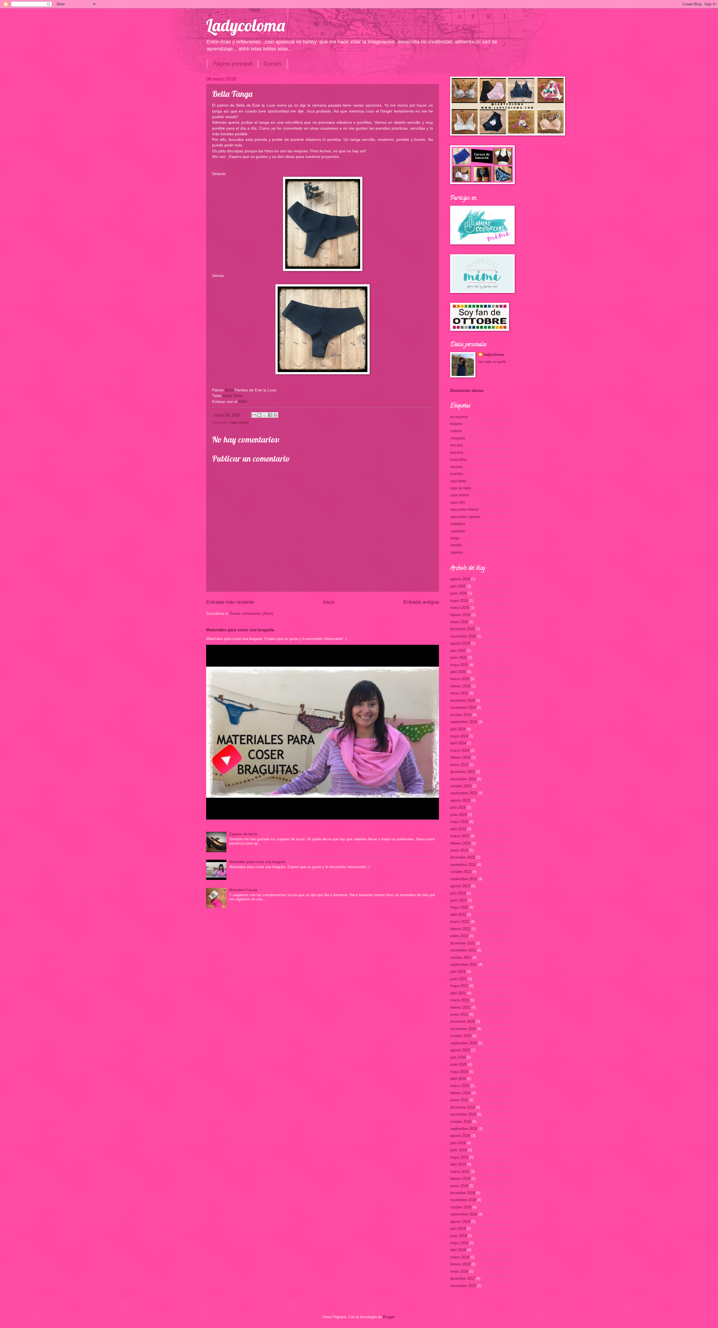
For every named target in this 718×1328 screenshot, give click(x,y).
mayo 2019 (459, 1157)
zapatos (456, 552)
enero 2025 (459, 693)
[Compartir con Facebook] (270, 415)
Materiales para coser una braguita (240, 629)
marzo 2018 (459, 1257)
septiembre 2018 (463, 1214)
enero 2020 (459, 1100)
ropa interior (239, 422)
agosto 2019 (460, 1136)
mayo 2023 (459, 822)
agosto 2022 (460, 886)
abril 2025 (458, 672)
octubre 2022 (460, 872)
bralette (456, 424)
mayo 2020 (459, 1072)
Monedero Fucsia (243, 890)
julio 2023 (458, 807)
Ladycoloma (245, 25)
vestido (456, 545)
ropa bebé (458, 481)
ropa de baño (460, 488)
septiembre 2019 (463, 1129)
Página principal (232, 64)
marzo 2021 (459, 1000)
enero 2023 (459, 850)
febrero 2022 (460, 929)
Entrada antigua (421, 602)
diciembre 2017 (462, 1278)
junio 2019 (458, 1150)
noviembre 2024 (463, 707)
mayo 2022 (459, 907)
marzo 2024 (459, 750)
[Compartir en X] (265, 415)
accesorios (459, 417)
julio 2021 (458, 971)
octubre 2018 (460, 1207)
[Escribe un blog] (259, 415)
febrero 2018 (460, 1264)
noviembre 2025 (463, 636)
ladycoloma (494, 354)
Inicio (329, 602)
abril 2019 (458, 1164)
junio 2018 (458, 1236)
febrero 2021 (460, 1007)
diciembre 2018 (462, 1193)
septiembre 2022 (463, 879)
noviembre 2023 (463, 779)
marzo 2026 (459, 607)
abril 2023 (458, 829)
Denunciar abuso (467, 390)
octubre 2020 (460, 1036)
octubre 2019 (460, 1122)
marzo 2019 (459, 1171)
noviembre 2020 (463, 1029)
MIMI (242, 402)
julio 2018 (458, 1228)
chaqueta (457, 438)
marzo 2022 (459, 921)
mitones (456, 467)
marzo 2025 (459, 679)
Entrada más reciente (230, 602)
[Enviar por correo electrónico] (254, 415)
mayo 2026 (459, 600)
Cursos (272, 64)
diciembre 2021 (462, 943)
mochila (456, 474)
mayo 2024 (459, 736)
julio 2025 (458, 650)
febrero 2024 (460, 757)
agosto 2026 (460, 579)
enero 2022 (459, 936)
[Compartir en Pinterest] (275, 415)
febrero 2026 (460, 615)
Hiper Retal (232, 396)
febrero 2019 (460, 1178)
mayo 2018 (459, 1243)
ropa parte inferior (464, 509)
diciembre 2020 (462, 1021)
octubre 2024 (460, 715)
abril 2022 (458, 914)
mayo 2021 (459, 986)
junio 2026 (458, 593)
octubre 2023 (460, 786)
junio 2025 (458, 657)
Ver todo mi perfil (492, 362)
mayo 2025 (459, 665)
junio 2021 (458, 979)
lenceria (456, 445)
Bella (229, 390)
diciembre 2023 (462, 772)
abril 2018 (458, 1250)
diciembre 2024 (462, 700)
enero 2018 (459, 1271)
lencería (456, 452)
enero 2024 (459, 765)
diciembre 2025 (462, 629)
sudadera (457, 524)
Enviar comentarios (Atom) (251, 613)
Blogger (389, 1317)
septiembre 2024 (463, 722)
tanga (454, 538)
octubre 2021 (460, 957)
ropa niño (457, 502)
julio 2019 (458, 1143)
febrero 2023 (460, 843)
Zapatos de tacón (243, 834)
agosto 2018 (460, 1221)
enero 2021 (459, 1014)
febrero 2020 (460, 1093)
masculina (458, 459)
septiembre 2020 (463, 1043)
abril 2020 (458, 1079)
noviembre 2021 (463, 950)
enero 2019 (459, 1186)
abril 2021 (458, 993)
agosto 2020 (460, 1050)
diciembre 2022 (462, 857)
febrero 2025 (460, 686)
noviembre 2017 (463, 1286)
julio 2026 (458, 586)
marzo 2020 (459, 1086)
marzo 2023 (459, 836)
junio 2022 (458, 900)
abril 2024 (458, 743)
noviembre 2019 (463, 1114)
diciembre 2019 (462, 1107)
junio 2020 (458, 1064)
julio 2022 (458, 893)
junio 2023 (458, 815)
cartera (455, 431)
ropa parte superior (465, 517)
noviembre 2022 (463, 865)
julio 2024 (458, 729)
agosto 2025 (460, 643)
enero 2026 (459, 622)
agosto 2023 (460, 800)
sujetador (457, 531)
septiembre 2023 (463, 793)
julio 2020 (458, 1057)
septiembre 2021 (463, 964)
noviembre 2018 (463, 1200)
